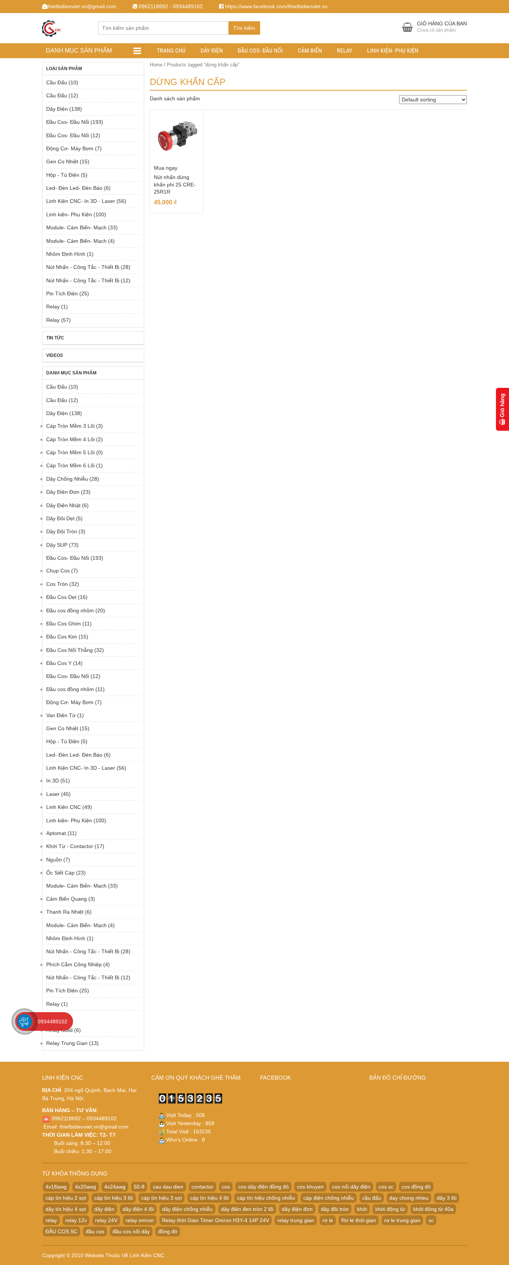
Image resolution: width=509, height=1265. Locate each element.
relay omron (140, 1220)
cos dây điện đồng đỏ (263, 1187)
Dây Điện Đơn (62, 492)
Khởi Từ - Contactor (69, 846)
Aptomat (56, 833)
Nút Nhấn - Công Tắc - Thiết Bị (82, 267)
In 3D (52, 781)
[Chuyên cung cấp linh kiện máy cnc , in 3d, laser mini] (51, 27)
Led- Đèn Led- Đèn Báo (74, 188)
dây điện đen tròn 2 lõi (247, 1209)
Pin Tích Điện (62, 293)
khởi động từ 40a (433, 1209)
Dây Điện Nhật (63, 505)
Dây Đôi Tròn (61, 531)
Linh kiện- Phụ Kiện (392, 50)
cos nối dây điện (351, 1187)
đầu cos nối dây (131, 1231)
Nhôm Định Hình (65, 254)
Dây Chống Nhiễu (67, 479)
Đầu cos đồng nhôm (70, 610)
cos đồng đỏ (416, 1187)
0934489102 (52, 1021)
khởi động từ (390, 1209)
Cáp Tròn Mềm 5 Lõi (70, 452)
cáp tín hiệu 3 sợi (161, 1198)
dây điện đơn (297, 1209)
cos (226, 1187)
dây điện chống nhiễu (187, 1209)
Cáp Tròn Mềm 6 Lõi (70, 465)
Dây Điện (211, 50)
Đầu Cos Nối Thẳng (69, 650)
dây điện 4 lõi (138, 1209)
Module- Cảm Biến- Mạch (76, 227)
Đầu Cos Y (59, 663)
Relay (344, 50)
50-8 (139, 1187)
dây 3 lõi (446, 1198)
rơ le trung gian (402, 1220)
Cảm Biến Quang (66, 899)
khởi (362, 1209)
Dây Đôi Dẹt (60, 518)
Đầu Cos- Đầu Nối (260, 50)
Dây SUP (56, 545)
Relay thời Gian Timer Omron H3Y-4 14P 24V (215, 1220)
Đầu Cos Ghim (63, 624)
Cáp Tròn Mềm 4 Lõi (70, 439)
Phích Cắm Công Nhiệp (74, 964)
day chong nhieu (409, 1198)
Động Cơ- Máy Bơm (70, 148)
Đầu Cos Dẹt (61, 597)
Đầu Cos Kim (61, 637)
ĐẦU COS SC (61, 1231)
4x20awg (85, 1187)
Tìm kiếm (244, 28)
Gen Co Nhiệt (62, 161)
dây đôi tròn (335, 1209)
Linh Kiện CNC (63, 807)
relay (51, 1220)
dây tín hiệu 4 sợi (65, 1209)
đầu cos (95, 1231)
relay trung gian (295, 1220)
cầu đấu (371, 1198)
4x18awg (56, 1187)
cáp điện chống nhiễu (328, 1198)
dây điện (104, 1209)
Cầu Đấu (56, 82)
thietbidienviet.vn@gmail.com (94, 1127)
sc (431, 1220)
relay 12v (76, 1220)
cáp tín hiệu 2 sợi (65, 1198)
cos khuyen (310, 1187)
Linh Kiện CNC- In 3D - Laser (80, 201)
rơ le (327, 1220)
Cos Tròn (57, 584)
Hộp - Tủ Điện (62, 175)
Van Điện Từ (61, 715)
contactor (203, 1187)
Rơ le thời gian (358, 1220)
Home (156, 65)
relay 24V (106, 1220)
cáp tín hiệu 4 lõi (209, 1198)
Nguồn (54, 860)
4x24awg (115, 1187)
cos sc (386, 1187)
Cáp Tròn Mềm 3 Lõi (70, 426)
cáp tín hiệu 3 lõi (113, 1198)
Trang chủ (171, 50)
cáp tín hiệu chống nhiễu (266, 1198)
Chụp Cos (58, 571)
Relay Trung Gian (67, 1043)
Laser (53, 794)
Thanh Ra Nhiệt (64, 912)
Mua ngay (165, 168)
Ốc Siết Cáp (60, 873)
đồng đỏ (167, 1231)
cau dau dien (168, 1187)
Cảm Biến (310, 50)
